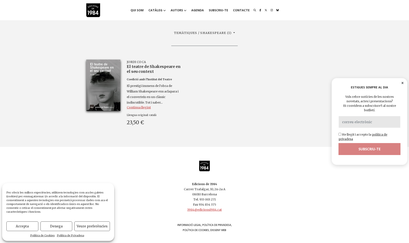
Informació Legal (189, 225)
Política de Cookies (42, 235)
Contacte (241, 10)
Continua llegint (139, 107)
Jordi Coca (136, 62)
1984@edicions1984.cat (204, 210)
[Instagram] (272, 10)
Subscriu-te (218, 10)
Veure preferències (92, 226)
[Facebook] (260, 10)
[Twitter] (266, 10)
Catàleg (155, 10)
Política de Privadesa (70, 235)
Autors (177, 10)
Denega (56, 226)
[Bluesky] (277, 10)
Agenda (197, 10)
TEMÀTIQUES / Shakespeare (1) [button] (203, 33)
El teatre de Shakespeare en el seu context (154, 69)
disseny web (218, 230)
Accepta (22, 226)
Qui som (137, 10)
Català (152, 115)
